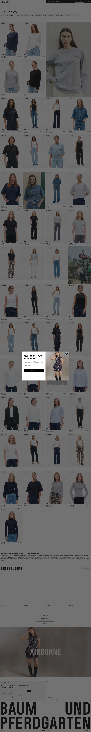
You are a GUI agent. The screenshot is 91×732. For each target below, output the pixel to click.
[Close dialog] (66, 354)
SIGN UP (33, 370)
